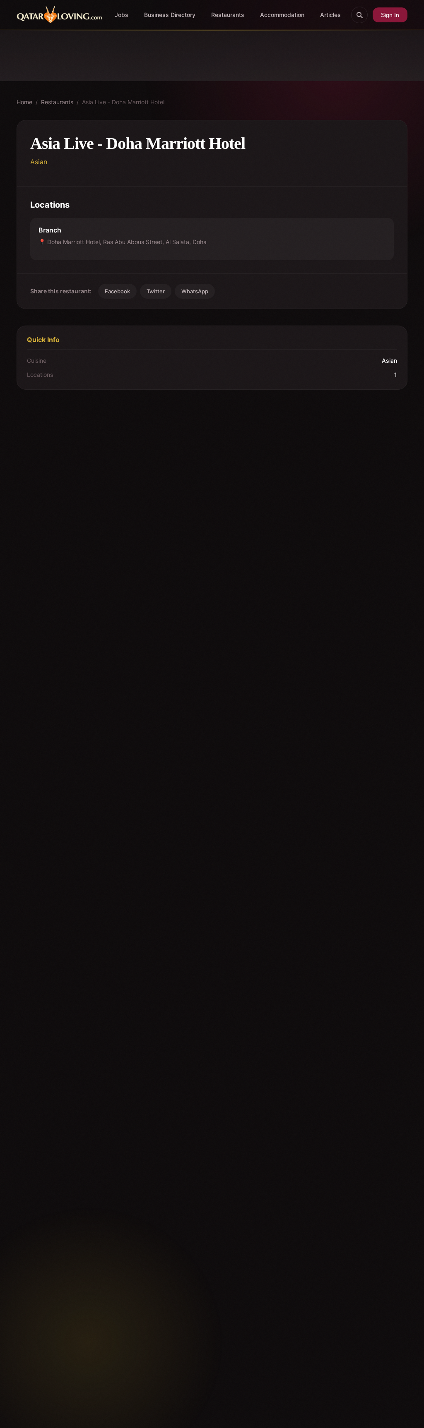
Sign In (390, 15)
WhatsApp (194, 291)
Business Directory (169, 14)
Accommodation (282, 14)
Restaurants (227, 14)
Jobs (121, 14)
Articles (330, 14)
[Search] (359, 15)
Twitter (156, 291)
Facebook (117, 291)
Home (24, 101)
